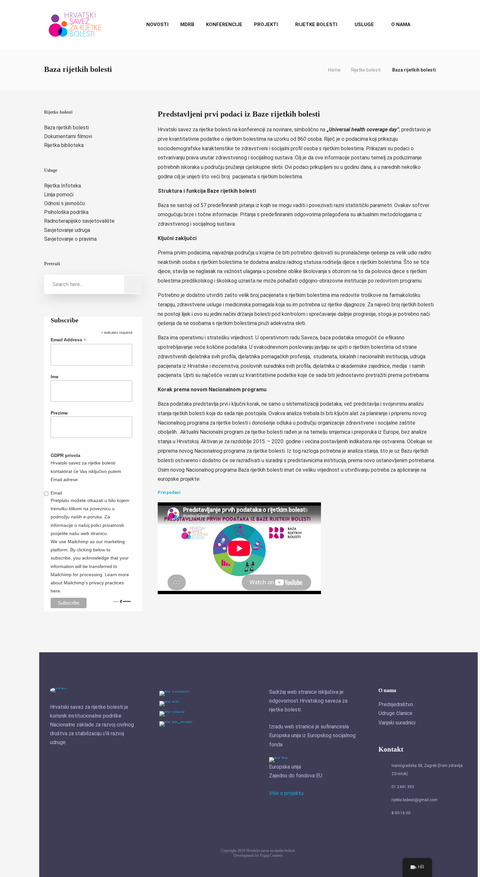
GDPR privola (65, 455)
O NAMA (400, 24)
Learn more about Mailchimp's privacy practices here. (90, 582)
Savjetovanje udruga (67, 230)
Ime (54, 376)
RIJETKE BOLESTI (316, 24)
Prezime (59, 412)
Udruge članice (395, 713)
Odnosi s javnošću (64, 203)
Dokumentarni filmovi (68, 136)
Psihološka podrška (66, 212)
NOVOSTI (157, 24)
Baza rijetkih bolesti (66, 127)
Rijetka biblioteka (64, 145)
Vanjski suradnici (396, 723)
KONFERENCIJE (224, 24)
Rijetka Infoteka (62, 186)
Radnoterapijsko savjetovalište (79, 221)
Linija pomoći (58, 194)
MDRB (187, 24)
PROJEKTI (266, 24)
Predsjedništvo (395, 704)
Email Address (68, 340)
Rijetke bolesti (366, 70)
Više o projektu (286, 793)
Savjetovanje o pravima (70, 239)
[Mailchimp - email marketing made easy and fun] (122, 604)
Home (334, 70)
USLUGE (364, 24)
